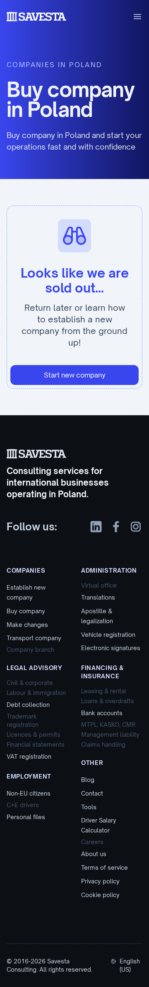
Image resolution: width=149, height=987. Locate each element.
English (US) (130, 965)
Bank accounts (102, 712)
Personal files (26, 816)
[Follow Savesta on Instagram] (135, 526)
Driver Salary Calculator (98, 825)
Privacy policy (100, 881)
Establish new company (26, 592)
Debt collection (28, 704)
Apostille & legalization (97, 615)
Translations (98, 597)
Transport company (34, 637)
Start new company (75, 375)
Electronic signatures (110, 647)
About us (93, 853)
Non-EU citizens (28, 793)
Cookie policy (100, 894)
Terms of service (104, 867)
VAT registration (29, 756)
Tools (88, 806)
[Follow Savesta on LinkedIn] (96, 526)
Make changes (27, 624)
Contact (92, 793)
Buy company (26, 610)
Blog (87, 779)
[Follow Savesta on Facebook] (116, 526)
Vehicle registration (108, 634)
